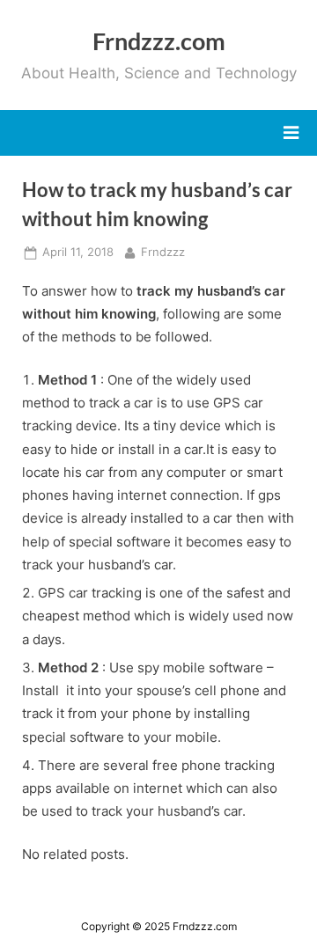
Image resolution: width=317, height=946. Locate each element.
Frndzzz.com (158, 40)
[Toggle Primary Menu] (291, 133)
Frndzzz (163, 252)
